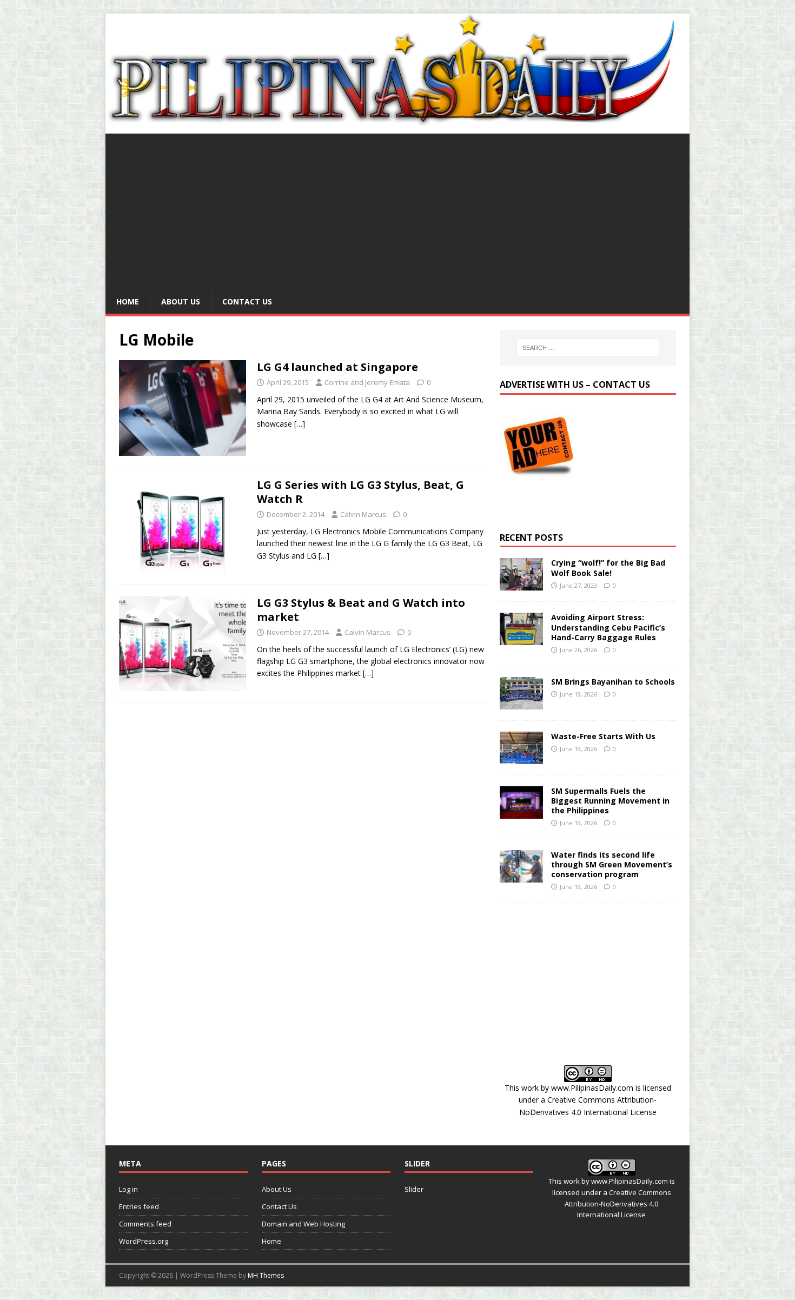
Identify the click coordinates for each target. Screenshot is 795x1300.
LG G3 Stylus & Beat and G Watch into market (361, 609)
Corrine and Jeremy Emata (367, 382)
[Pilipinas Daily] (397, 122)
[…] (299, 424)
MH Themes (266, 1275)
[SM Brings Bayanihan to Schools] (521, 703)
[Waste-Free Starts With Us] (521, 757)
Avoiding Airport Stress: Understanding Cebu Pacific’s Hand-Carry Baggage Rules (608, 627)
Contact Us (247, 301)
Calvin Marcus (363, 514)
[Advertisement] (397, 209)
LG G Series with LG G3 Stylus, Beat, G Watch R (360, 491)
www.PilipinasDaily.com (592, 1088)
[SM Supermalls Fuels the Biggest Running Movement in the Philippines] (521, 812)
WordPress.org (143, 1241)
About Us (180, 301)
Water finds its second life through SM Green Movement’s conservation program (611, 864)
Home (127, 301)
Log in (128, 1189)
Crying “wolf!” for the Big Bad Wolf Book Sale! (608, 568)
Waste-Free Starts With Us (603, 736)
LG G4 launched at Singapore (337, 367)
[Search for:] (587, 348)
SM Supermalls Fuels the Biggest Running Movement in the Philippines (610, 800)
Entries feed (139, 1206)
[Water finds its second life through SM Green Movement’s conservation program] (521, 876)
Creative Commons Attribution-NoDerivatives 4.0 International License (618, 1204)
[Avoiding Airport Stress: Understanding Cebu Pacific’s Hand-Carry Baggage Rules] (521, 639)
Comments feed (145, 1224)
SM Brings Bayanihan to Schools (613, 681)
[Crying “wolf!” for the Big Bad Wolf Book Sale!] (521, 584)
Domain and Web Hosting (303, 1224)
